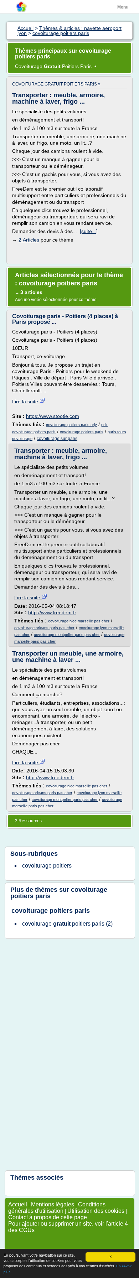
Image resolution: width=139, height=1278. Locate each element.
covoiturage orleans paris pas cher (44, 628)
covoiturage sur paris (57, 438)
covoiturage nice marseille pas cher (78, 621)
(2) (67, 924)
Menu (122, 7)
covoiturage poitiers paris (81, 432)
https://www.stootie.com (52, 416)
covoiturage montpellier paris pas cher (67, 634)
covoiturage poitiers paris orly (71, 425)
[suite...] (89, 231)
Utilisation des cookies (95, 1211)
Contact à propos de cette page (47, 1217)
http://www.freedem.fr (52, 612)
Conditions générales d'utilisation (56, 1207)
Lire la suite (26, 401)
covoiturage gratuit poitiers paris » (56, 84)
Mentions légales (52, 1204)
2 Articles (29, 240)
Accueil (17, 1204)
